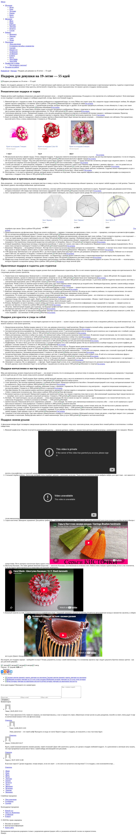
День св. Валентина (12, 812)
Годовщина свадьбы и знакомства (21, 46)
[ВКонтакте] (2, 671)
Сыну (11, 38)
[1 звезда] (4, 665)
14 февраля (13, 52)
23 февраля (13, 54)
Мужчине (8, 5)
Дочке (11, 40)
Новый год (13, 50)
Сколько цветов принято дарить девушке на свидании (66, 677)
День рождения (15, 44)
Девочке (12, 36)
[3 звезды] (20, 665)
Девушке (12, 27)
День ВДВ (13, 61)
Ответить (8, 720)
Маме (11, 23)
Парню (12, 13)
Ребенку (8, 32)
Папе (11, 9)
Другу (11, 17)
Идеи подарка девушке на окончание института (59, 681)
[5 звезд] (35, 665)
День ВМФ (13, 59)
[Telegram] (11, 671)
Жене (11, 21)
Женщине (8, 19)
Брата (11, 15)
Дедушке (12, 11)
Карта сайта (9, 827)
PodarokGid (5, 71)
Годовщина (9, 801)
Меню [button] (3, 2)
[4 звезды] (28, 665)
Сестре (11, 30)
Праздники (9, 42)
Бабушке (12, 25)
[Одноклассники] (5, 671)
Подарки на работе (12, 67)
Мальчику (13, 34)
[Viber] (8, 671)
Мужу (11, 7)
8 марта (12, 55)
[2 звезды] (12, 665)
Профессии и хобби (12, 63)
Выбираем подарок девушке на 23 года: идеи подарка (66, 679)
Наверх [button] (3, 833)
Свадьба (12, 48)
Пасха (11, 57)
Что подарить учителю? (18, 65)
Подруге (12, 28)
